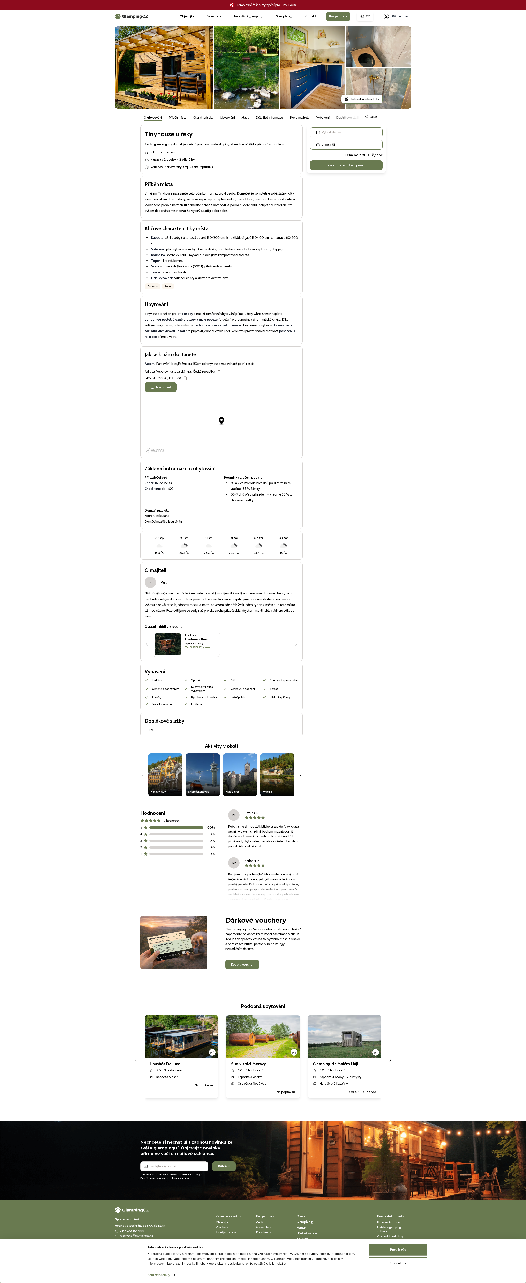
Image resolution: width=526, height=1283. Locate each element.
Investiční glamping (248, 16)
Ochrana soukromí (156, 1177)
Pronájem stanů (226, 1232)
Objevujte (187, 16)
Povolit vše (398, 1249)
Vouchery (214, 16)
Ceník (259, 1222)
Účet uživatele (306, 1233)
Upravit (395, 1263)
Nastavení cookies (388, 1222)
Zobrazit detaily (159, 1275)
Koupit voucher (242, 964)
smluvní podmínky (179, 1177)
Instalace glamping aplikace (389, 1229)
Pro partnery (338, 16)
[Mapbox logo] (155, 450)
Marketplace (263, 1227)
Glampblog (284, 16)
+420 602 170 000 (132, 1231)
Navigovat (163, 387)
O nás (300, 1216)
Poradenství (263, 1232)
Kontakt (310, 16)
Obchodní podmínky (390, 1236)
